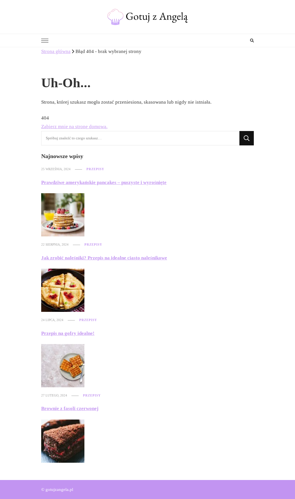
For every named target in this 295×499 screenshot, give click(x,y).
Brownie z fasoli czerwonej (70, 408)
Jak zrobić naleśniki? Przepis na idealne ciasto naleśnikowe (104, 258)
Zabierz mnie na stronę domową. (74, 126)
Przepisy (95, 169)
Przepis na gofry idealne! (67, 333)
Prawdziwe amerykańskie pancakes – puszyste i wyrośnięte (104, 182)
